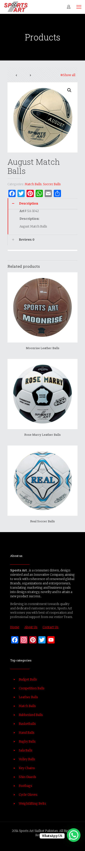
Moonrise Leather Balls (42, 348)
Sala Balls (25, 750)
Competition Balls (31, 688)
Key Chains (27, 768)
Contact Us (50, 627)
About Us (30, 627)
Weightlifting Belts (32, 804)
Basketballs (27, 724)
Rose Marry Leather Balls (42, 435)
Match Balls (33, 184)
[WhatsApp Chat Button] (73, 835)
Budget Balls (28, 679)
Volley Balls (27, 759)
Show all (69, 75)
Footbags (25, 786)
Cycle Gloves (28, 795)
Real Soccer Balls (42, 521)
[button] (69, 90)
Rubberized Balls (31, 715)
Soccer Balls (52, 184)
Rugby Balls (27, 741)
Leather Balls (28, 697)
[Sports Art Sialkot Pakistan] (15, 7)
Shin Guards (27, 777)
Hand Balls (26, 733)
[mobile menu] (79, 7)
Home (14, 627)
